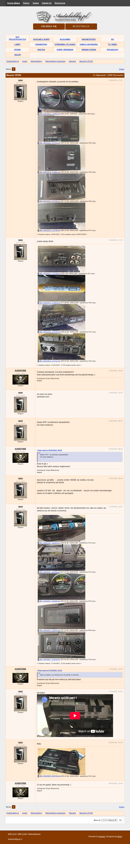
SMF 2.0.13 (12, 834)
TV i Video (112, 44)
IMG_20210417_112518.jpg (49, 659)
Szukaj (36, 3)
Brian (119, 836)
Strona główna (13, 3)
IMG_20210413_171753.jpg (49, 143)
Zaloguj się (47, 3)
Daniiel (102, 836)
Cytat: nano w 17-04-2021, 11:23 (49, 670)
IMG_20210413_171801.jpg (49, 172)
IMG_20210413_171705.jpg (49, 332)
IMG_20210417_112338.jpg (49, 572)
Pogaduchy (112, 50)
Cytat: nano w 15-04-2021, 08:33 (49, 450)
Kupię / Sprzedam (65, 50)
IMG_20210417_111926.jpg (49, 601)
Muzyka (41, 50)
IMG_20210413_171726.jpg (49, 273)
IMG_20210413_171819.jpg (49, 303)
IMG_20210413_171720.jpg (49, 201)
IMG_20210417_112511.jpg (49, 630)
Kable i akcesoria (89, 44)
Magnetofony (89, 39)
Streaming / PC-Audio (65, 44)
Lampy (17, 44)
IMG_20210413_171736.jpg (49, 230)
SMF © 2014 (22, 834)
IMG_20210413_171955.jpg (49, 114)
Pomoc (26, 3)
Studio (17, 50)
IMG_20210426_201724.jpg (49, 776)
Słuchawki (65, 39)
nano (20, 80)
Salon (17, 55)
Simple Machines (34, 834)
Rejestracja (60, 3)
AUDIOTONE (20, 370)
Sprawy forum (89, 50)
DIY (112, 39)
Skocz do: (97, 820)
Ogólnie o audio (41, 39)
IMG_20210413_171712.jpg (49, 361)
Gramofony (41, 44)
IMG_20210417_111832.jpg (49, 543)
